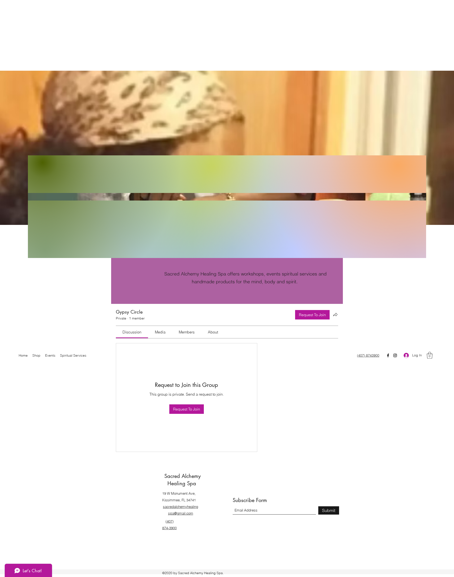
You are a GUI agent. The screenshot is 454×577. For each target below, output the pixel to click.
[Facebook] (388, 355)
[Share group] (335, 314)
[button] (429, 355)
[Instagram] (395, 355)
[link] (131, 332)
